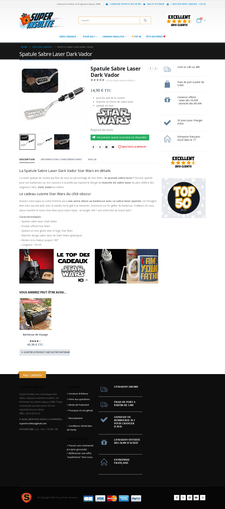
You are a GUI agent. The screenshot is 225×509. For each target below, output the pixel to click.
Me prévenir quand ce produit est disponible (122, 137)
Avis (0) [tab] (92, 159)
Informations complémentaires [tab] (61, 159)
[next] (155, 68)
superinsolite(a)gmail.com (33, 423)
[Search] (145, 20)
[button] (20, 99)
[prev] (150, 68)
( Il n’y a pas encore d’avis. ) (120, 80)
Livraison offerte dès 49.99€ (125, 4)
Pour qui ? (89, 36)
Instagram (202, 497)
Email (113, 147)
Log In (202, 4)
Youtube (196, 497)
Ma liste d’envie (155, 4)
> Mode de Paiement (78, 404)
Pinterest (106, 147)
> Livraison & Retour (77, 393)
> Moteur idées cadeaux (184, 4)
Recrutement (75, 418)
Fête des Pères (154, 36)
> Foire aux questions (78, 399)
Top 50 (137, 36)
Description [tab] (27, 159)
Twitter (100, 147)
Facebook (93, 147)
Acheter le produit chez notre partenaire (47, 352)
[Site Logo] (41, 20)
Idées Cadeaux (67, 36)
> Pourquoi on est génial (80, 410)
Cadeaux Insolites (113, 36)
